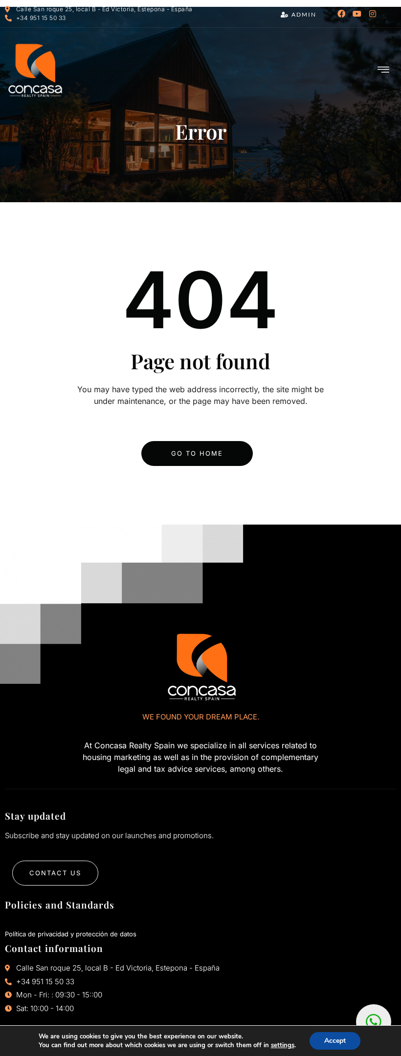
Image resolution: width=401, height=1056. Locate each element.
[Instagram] (373, 14)
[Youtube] (357, 14)
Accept (335, 1040)
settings (282, 1045)
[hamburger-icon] (384, 70)
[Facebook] (341, 14)
